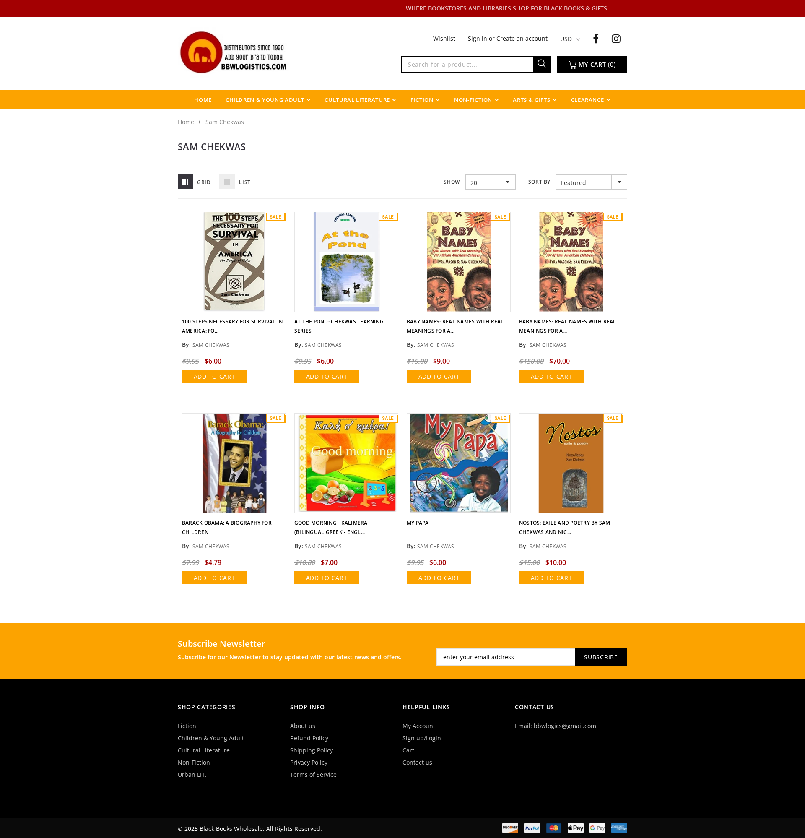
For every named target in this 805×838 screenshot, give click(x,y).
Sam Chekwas (224, 122)
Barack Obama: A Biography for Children (227, 527)
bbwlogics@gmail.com (565, 726)
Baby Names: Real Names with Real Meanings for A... (455, 326)
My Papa (418, 522)
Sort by (539, 181)
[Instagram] (616, 38)
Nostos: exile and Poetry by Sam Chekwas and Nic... (564, 527)
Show (452, 181)
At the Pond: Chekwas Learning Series (339, 326)
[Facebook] (596, 38)
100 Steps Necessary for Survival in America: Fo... (232, 326)
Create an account (522, 38)
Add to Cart (214, 376)
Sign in (478, 38)
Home (186, 122)
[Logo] (234, 51)
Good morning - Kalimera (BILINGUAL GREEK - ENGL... (331, 527)
